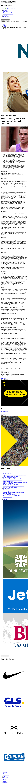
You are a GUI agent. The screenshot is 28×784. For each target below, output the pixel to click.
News (4, 26)
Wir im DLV (6, 16)
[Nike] (14, 688)
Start (4, 24)
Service (4, 17)
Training (5, 15)
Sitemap (5, 776)
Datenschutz (6, 775)
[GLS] (14, 715)
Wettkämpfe (5, 11)
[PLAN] (14, 770)
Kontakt (5, 772)
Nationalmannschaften (8, 12)
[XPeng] (14, 743)
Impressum (5, 773)
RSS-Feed (5, 777)
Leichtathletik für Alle (8, 14)
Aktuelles (5, 10)
